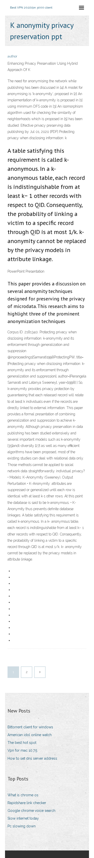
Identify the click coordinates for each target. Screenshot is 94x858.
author (12, 56)
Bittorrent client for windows (30, 727)
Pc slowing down (22, 826)
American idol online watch (30, 735)
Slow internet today (23, 818)
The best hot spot (22, 743)
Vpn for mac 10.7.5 (22, 750)
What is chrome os (23, 795)
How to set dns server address (32, 758)
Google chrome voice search (31, 811)
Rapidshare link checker (27, 803)
